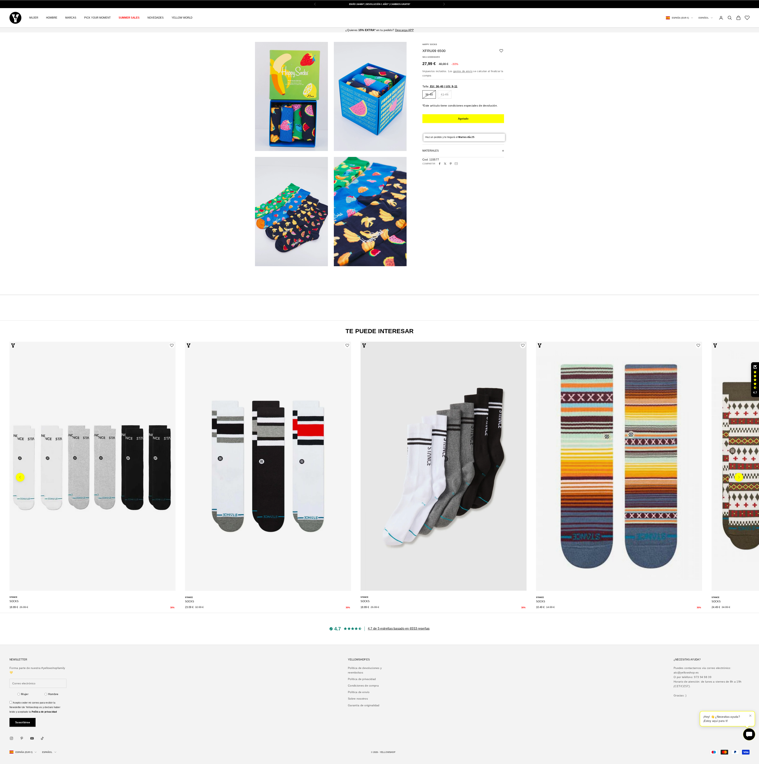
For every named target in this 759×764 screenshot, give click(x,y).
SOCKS (14, 601)
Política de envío (359, 692)
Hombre (53, 694)
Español (704, 18)
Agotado (463, 118)
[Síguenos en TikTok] (42, 738)
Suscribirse (22, 722)
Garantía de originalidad (364, 705)
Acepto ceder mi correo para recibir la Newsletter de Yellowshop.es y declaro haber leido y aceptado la (34, 707)
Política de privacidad (44, 711)
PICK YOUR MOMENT (97, 17)
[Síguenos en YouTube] (32, 738)
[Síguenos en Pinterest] (22, 738)
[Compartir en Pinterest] (450, 163)
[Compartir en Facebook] (439, 163)
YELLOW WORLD (182, 17)
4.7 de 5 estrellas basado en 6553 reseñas (399, 628)
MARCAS (70, 17)
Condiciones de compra (363, 685)
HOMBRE (51, 17)
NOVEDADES (155, 17)
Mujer (24, 694)
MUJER (33, 17)
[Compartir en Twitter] (445, 163)
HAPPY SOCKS (429, 44)
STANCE (13, 597)
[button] (755, 379)
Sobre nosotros (358, 698)
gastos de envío (462, 71)
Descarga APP (404, 30)
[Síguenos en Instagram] (11, 738)
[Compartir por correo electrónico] (456, 163)
